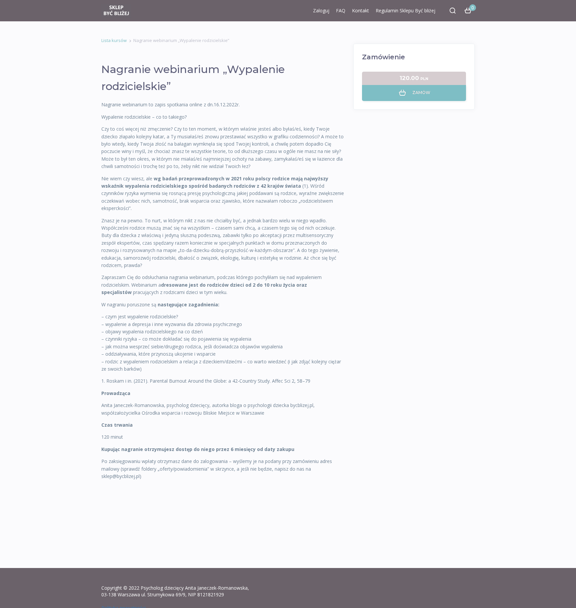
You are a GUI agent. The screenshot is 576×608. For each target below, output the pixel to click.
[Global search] (453, 11)
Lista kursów (114, 40)
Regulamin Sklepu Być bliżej (405, 10)
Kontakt (360, 10)
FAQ (340, 10)
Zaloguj (321, 10)
